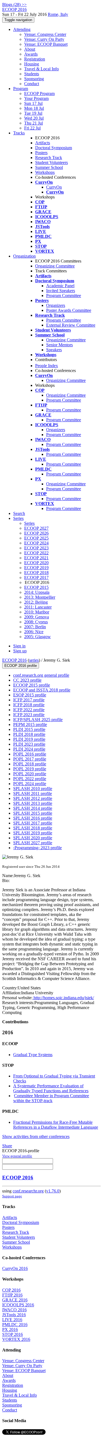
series (34, 660)
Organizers (55, 305)
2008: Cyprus (36, 621)
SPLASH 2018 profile (32, 828)
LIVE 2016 (12, 1319)
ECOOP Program (39, 93)
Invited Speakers (60, 290)
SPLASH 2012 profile (32, 798)
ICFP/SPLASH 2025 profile (38, 719)
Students (31, 73)
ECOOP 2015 (36, 587)
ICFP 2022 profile (28, 709)
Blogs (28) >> (14, 4)
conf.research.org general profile (41, 675)
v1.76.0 (52, 1191)
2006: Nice (33, 631)
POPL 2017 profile (29, 759)
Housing (31, 64)
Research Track (48, 157)
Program (20, 88)
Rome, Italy (58, 14)
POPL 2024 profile (29, 783)
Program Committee (63, 295)
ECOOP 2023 (36, 548)
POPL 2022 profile (29, 778)
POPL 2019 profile (29, 768)
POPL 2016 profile (29, 754)
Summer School (49, 167)
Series (29, 523)
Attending (21, 29)
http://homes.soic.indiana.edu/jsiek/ (63, 997)
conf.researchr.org (28, 1191)
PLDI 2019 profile (29, 739)
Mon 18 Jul (34, 108)
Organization (24, 256)
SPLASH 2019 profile (32, 833)
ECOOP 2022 (36, 553)
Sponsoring (34, 78)
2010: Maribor (36, 612)
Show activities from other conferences (35, 1136)
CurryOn (54, 187)
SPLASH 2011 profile (32, 793)
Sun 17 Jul (33, 103)
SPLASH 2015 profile (32, 813)
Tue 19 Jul (33, 113)
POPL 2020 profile (29, 773)
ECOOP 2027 (36, 528)
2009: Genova (36, 617)
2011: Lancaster (38, 607)
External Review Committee (70, 325)
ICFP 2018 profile (28, 704)
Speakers (54, 349)
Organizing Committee (55, 266)
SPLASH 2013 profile (32, 803)
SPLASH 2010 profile (32, 788)
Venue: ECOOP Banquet (46, 44)
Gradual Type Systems (32, 1054)
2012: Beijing (36, 602)
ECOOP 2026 (36, 533)
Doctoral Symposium (53, 147)
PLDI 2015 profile (29, 729)
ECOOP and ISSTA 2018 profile (41, 690)
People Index (46, 365)
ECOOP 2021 (36, 557)
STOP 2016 (12, 1334)
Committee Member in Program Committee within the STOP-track (51, 1098)
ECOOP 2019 (36, 567)
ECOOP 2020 (36, 562)
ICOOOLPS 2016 (18, 1304)
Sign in (19, 646)
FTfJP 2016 (12, 1295)
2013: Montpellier (39, 597)
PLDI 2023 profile (29, 744)
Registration (34, 59)
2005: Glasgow (37, 636)
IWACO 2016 (14, 1309)
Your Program (36, 98)
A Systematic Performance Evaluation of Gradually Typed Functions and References (50, 1088)
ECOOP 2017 (36, 577)
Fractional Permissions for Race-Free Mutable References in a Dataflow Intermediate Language (55, 1124)
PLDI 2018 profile (29, 734)
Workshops (45, 172)
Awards (31, 54)
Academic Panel (60, 285)
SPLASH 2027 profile (32, 842)
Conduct (31, 83)
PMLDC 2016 (14, 1324)
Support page (12, 1196)
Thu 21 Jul (33, 123)
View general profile (17, 1156)
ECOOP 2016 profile (20, 666)
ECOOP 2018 (36, 572)
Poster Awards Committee (68, 310)
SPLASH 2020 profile (32, 837)
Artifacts (42, 142)
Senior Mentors (59, 344)
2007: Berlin (35, 626)
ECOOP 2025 (36, 538)
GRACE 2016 (14, 1300)
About (29, 49)
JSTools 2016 (14, 1314)
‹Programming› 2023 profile (37, 847)
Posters (41, 152)
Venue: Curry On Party (44, 39)
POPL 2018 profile (29, 764)
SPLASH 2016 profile (32, 818)
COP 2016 (11, 1290)
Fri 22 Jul (32, 128)
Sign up (20, 651)
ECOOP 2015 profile (31, 685)
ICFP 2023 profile (28, 714)
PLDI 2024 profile (29, 749)
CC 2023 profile (27, 680)
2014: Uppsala (36, 592)
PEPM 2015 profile (30, 724)
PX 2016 (10, 1329)
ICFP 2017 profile (28, 700)
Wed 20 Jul (34, 118)
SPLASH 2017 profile (32, 823)
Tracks (19, 133)
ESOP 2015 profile (29, 695)
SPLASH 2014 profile (32, 808)
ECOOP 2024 (36, 543)
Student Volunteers (51, 162)
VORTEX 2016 (16, 1339)
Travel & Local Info (41, 69)
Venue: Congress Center (45, 34)
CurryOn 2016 (15, 1268)
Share (7, 1145)
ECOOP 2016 (14, 660)
